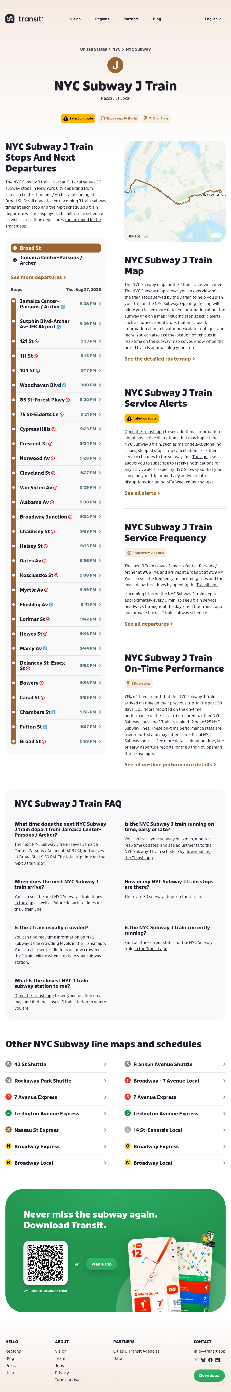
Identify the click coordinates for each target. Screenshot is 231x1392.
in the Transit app (88, 943)
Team (60, 1358)
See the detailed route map (158, 358)
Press (10, 1365)
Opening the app (196, 303)
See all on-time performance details (168, 764)
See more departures (36, 277)
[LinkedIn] (217, 1360)
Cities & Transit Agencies (136, 1351)
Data (117, 1358)
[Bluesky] (203, 1360)
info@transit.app (210, 1351)
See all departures (147, 624)
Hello (11, 1342)
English (211, 19)
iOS (45, 1290)
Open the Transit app (144, 431)
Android (60, 1290)
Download (209, 1375)
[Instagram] (196, 1360)
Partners (131, 19)
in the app (23, 902)
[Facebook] (210, 1360)
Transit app (207, 584)
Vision (75, 19)
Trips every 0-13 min (121, 118)
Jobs (59, 1365)
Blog (157, 19)
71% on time (158, 118)
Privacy (62, 1372)
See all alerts (140, 493)
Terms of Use (67, 1379)
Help (9, 1372)
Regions (102, 19)
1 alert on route (81, 118)
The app (200, 456)
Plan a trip (101, 1264)
